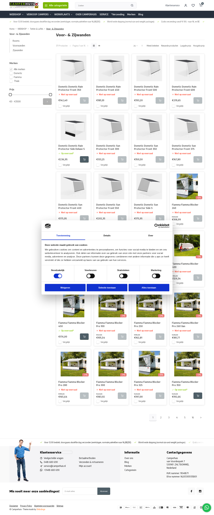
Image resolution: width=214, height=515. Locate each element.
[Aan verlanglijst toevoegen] (86, 58)
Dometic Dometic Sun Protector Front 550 (108, 206)
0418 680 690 (51, 462)
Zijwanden (18, 50)
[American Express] (194, 507)
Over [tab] (150, 235)
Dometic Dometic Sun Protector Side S (146, 206)
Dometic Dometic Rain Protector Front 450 (108, 88)
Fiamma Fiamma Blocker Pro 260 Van (185, 324)
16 (193, 417)
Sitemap (59, 506)
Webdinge (41, 509)
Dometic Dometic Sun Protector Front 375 (184, 147)
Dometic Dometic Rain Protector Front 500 (146, 88)
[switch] (90, 276)
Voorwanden (19, 45)
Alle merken (19, 69)
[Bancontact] (141, 507)
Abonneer (104, 491)
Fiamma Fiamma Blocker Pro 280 (71, 383)
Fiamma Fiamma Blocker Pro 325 (147, 383)
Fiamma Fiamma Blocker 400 (185, 265)
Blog (140, 14)
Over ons (128, 458)
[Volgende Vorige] (201, 417)
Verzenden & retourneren (91, 462)
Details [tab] (107, 235)
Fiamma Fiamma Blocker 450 (71, 324)
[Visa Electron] (181, 507)
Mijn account (85, 465)
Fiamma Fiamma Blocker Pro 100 (109, 324)
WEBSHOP (15, 14)
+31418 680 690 (52, 470)
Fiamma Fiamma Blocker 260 (185, 206)
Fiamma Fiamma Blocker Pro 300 (109, 383)
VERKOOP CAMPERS (38, 14)
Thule (16, 81)
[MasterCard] (168, 507)
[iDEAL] (121, 507)
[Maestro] (188, 507)
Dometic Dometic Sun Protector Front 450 (70, 206)
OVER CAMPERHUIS (86, 14)
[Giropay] (161, 507)
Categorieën (130, 470)
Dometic (18, 73)
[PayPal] (127, 507)
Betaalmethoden (87, 458)
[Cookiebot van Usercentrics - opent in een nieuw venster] (156, 226)
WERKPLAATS (62, 14)
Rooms (16, 40)
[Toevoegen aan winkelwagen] (84, 159)
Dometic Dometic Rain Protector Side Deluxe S (71, 147)
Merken (131, 14)
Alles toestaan (149, 287)
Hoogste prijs (199, 45)
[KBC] (154, 507)
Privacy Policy (26, 506)
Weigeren (65, 287)
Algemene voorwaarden (44, 506)
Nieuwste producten (169, 45)
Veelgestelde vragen (53, 458)
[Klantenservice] (67, 452)
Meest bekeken (153, 45)
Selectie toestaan (107, 287)
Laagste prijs (185, 45)
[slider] (10, 94)
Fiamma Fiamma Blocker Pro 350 (185, 383)
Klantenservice (173, 5)
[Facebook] (191, 491)
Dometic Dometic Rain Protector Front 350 (70, 88)
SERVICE (104, 14)
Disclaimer (13, 506)
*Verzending (117, 14)
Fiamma (18, 77)
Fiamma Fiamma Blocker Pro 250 (147, 324)
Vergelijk (66, 106)
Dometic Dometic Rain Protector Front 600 (184, 88)
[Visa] (174, 507)
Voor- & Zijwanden (55, 29)
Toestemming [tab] (63, 235)
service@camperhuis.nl (55, 465)
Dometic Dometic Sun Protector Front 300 (108, 147)
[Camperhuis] (24, 5)
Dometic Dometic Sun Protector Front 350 (146, 147)
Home (11, 29)
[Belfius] (148, 507)
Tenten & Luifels (36, 29)
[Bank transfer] (134, 507)
